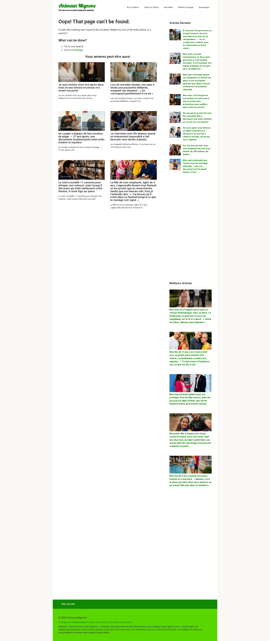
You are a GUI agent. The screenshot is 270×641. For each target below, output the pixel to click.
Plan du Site (68, 604)
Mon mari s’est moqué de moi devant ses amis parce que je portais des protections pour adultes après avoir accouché (196, 101)
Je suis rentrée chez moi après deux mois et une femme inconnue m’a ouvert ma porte (81, 87)
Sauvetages (204, 7)
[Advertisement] (190, 229)
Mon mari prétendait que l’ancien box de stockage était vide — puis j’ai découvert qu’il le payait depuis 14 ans (195, 166)
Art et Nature (133, 7)
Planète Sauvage (186, 7)
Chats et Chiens (151, 7)
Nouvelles (168, 7)
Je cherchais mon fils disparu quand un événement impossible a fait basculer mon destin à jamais (132, 136)
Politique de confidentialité (71, 622)
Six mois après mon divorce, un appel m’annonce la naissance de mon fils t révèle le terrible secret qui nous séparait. (197, 134)
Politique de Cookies (97, 622)
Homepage (76, 49)
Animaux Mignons (76, 5)
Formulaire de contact (119, 622)
